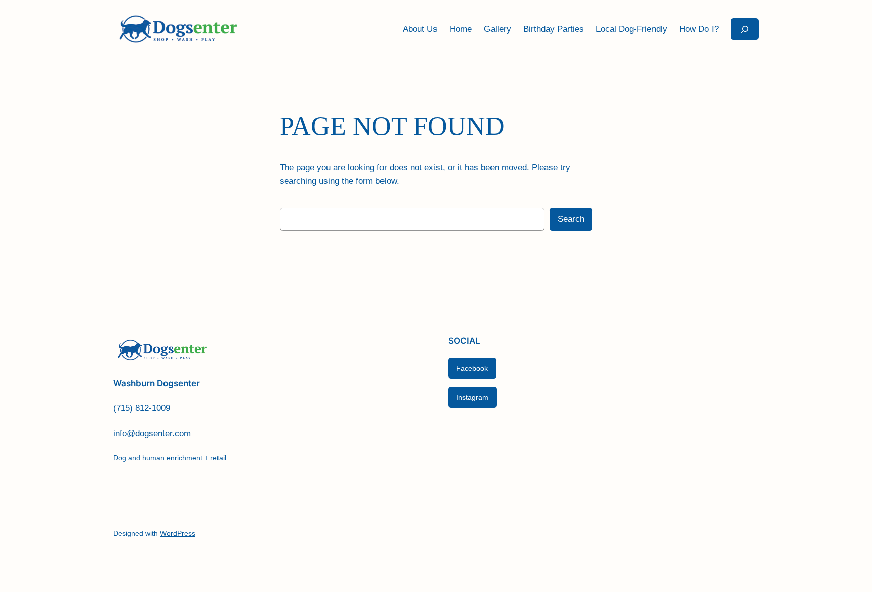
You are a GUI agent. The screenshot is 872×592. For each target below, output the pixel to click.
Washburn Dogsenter (156, 383)
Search (571, 219)
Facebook (472, 368)
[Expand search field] (745, 29)
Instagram (472, 397)
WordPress (177, 533)
